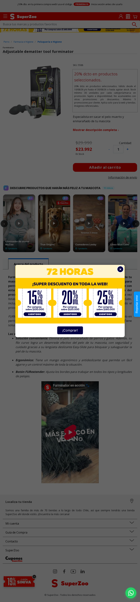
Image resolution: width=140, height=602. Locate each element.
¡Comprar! (70, 330)
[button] (130, 592)
